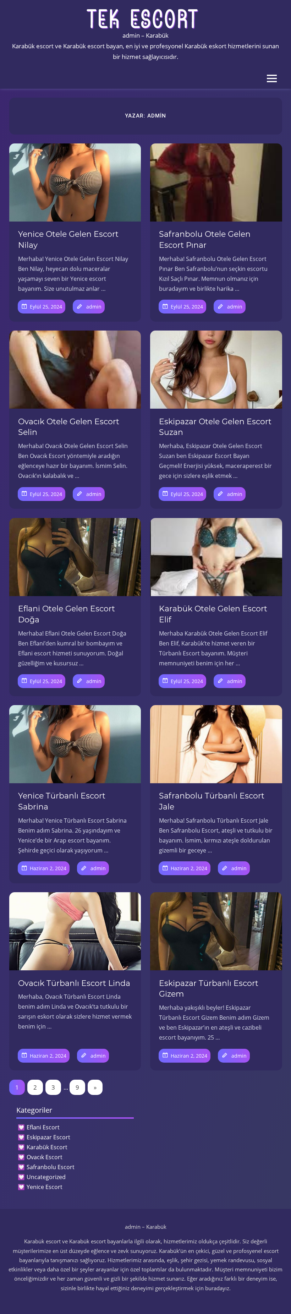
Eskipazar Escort (48, 1137)
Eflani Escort (43, 1127)
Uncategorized (46, 1177)
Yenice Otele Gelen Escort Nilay (68, 239)
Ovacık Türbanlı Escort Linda (74, 983)
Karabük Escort (47, 1147)
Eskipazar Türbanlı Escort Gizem (208, 988)
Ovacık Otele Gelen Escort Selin (68, 427)
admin (93, 306)
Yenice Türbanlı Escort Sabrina (61, 801)
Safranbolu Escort (51, 1167)
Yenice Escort (44, 1187)
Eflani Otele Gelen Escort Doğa (66, 614)
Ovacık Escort (44, 1157)
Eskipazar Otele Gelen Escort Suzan (215, 427)
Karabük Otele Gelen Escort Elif (213, 614)
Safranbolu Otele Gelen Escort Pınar (205, 239)
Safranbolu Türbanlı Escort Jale (211, 801)
